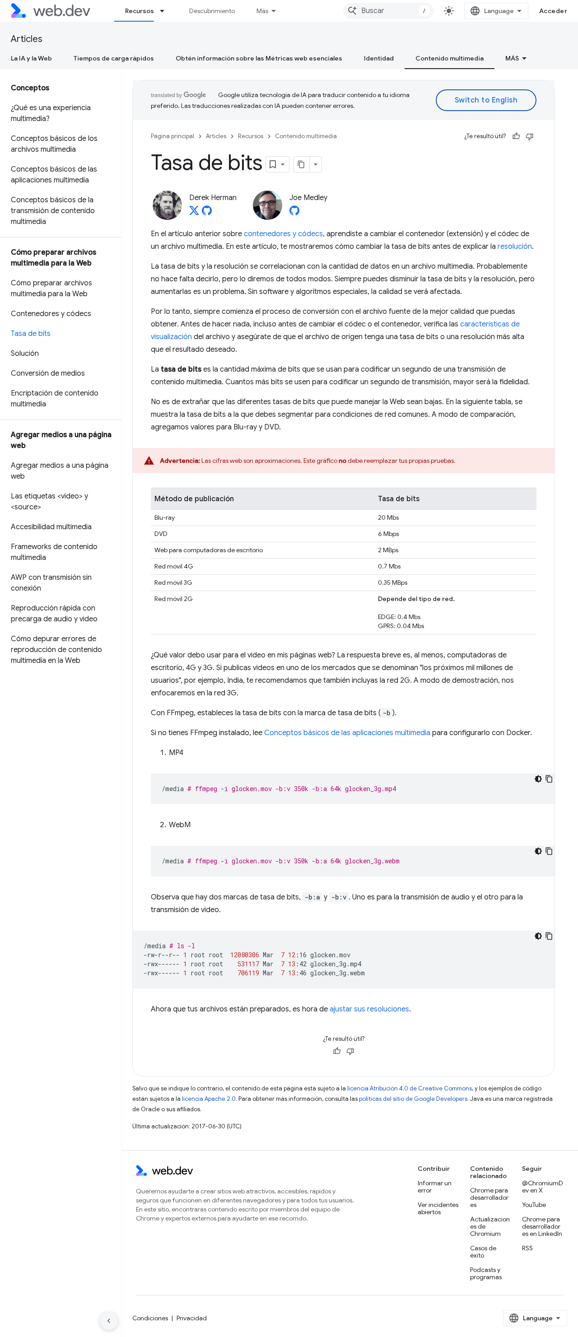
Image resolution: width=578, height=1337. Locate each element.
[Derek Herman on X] (194, 213)
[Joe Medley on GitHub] (294, 213)
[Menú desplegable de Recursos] (166, 10)
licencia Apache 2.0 (209, 1099)
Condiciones (150, 1318)
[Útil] (516, 136)
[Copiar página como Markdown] (302, 164)
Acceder (553, 11)
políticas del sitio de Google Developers (413, 1099)
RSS (527, 1248)
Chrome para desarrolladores (489, 1197)
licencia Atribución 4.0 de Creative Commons (409, 1088)
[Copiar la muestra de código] (549, 778)
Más (262, 11)
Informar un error (435, 1186)
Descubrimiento (212, 11)
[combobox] (388, 11)
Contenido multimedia (449, 58)
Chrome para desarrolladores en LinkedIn (542, 1226)
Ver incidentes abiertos (438, 1208)
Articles (26, 39)
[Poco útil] (529, 136)
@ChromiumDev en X (542, 1186)
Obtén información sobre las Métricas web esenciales (259, 58)
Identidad (379, 58)
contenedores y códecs (283, 233)
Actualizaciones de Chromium (490, 1226)
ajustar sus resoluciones (369, 1009)
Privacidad (192, 1318)
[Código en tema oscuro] (538, 778)
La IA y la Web (31, 58)
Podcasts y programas (486, 1273)
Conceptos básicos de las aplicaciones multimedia (347, 732)
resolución (515, 246)
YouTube (534, 1205)
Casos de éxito (483, 1251)
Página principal (172, 136)
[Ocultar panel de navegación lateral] (109, 1321)
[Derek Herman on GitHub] (207, 213)
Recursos (139, 11)
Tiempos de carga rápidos (114, 58)
